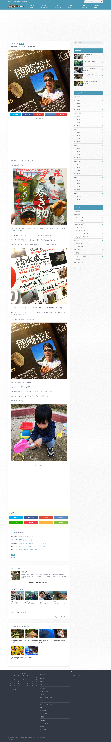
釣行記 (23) (77, 249)
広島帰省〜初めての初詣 (25, 540)
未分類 (15, 38)
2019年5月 (77, 106)
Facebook (45, 582)
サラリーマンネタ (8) (80, 256)
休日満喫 (42, 720)
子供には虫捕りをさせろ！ (90, 62)
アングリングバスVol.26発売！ (19, 612)
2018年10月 (77, 113)
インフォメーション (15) (81, 233)
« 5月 (14, 689)
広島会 (42, 726)
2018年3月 (77, 119)
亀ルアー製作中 (87, 55)
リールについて (83, 6)
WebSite (32, 582)
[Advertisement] (55, 23)
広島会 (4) (77, 259)
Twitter (39, 582)
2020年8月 (77, 100)
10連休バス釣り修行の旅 (60, 617)
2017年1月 (77, 154)
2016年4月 (77, 183)
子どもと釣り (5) (78, 262)
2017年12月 (77, 126)
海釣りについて (44, 707)
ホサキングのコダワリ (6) (81, 237)
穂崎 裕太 (24, 572)
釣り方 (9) (77, 214)
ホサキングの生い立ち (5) (81, 230)
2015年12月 (77, 196)
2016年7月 (77, 174)
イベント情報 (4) (78, 246)
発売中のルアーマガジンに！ (27, 536)
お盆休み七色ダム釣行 (89, 69)
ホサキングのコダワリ (46, 704)
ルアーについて (57, 6)
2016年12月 (77, 158)
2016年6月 (77, 177)
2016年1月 (77, 193)
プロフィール (97, 6)
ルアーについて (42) (79, 217)
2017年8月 (77, 132)
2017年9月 (77, 129)
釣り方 (31, 6)
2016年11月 (77, 161)
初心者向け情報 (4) (79, 224)
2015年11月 (77, 199)
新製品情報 (43, 710)
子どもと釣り (43, 729)
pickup (13, 557)
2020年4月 (77, 103)
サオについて (71, 6)
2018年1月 (77, 122)
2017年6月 (77, 138)
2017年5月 (77, 142)
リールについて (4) (79, 227)
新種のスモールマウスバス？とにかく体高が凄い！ (33, 546)
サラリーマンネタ (45, 723)
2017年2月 (77, 151)
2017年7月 (77, 135)
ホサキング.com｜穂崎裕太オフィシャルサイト (28, 737)
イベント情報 (43, 713)
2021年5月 (77, 97)
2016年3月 (77, 186)
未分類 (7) (77, 211)
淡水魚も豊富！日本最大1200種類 (28, 549)
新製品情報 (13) (78, 243)
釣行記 (42, 717)
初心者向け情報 (44, 6)
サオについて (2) (78, 221)
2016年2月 (77, 190)
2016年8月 (77, 170)
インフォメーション (45, 701)
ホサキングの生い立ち (46, 697)
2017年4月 (77, 145)
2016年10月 (77, 164)
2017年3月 (77, 148)
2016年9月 (77, 167)
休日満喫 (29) (78, 253)
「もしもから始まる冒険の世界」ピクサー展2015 (32, 543)
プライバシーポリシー (77, 675)
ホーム (10, 38)
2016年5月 (77, 180)
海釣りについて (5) (79, 240)
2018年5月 (77, 116)
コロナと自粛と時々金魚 (90, 75)
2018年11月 (77, 110)
